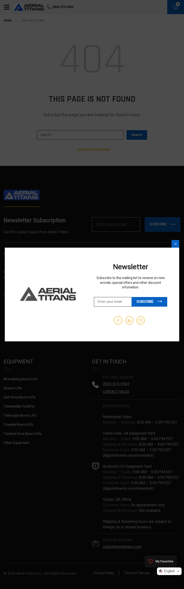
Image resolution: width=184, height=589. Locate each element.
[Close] (175, 244)
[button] (169, 571)
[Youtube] (140, 320)
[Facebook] (118, 320)
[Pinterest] (129, 320)
